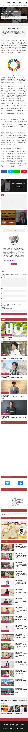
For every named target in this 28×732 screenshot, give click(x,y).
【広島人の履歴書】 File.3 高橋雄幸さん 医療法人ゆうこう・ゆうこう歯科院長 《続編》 (21, 654)
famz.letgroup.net (10, 260)
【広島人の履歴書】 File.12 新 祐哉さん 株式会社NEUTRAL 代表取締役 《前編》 (21, 663)
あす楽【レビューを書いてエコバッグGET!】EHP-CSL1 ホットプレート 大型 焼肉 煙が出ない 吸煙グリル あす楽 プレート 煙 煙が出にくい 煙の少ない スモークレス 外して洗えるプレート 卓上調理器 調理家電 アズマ (17, 500)
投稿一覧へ (14, 264)
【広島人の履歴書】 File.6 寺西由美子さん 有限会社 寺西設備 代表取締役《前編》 (20, 582)
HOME (3, 24)
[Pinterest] (24, 171)
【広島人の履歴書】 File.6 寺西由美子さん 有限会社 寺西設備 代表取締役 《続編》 (21, 627)
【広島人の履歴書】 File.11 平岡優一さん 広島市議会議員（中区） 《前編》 (21, 636)
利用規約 (22, 724)
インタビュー (8, 5)
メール (2, 293)
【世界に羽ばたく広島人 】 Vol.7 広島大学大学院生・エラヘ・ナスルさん (10, 338)
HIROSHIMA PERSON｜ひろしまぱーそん (17, 728)
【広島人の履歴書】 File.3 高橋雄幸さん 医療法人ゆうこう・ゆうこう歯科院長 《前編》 (21, 555)
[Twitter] (11, 171)
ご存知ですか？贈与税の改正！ (6, 714)
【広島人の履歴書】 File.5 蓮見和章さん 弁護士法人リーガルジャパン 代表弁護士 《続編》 (21, 645)
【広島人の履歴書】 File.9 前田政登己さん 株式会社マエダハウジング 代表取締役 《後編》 (14, 417)
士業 (3, 17)
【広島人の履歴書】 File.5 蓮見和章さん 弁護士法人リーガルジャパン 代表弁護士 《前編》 (21, 573)
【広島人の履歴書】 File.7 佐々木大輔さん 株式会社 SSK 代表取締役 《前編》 (21, 591)
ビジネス (20, 5)
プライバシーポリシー (14, 725)
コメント (3, 277)
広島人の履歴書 (15, 5)
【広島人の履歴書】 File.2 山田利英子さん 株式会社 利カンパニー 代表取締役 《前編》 (21, 546)
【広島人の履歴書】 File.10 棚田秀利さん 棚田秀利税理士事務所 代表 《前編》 (21, 618)
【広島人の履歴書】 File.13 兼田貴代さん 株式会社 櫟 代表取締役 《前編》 (12, 358)
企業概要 (17, 724)
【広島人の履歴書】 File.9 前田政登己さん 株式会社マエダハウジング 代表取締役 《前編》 (14, 397)
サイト (2, 298)
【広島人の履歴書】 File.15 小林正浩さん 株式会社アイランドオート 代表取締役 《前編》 (21, 690)
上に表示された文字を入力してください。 (8, 308)
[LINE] (17, 171)
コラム (24, 5)
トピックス (3, 5)
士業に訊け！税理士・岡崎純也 (14, 16)
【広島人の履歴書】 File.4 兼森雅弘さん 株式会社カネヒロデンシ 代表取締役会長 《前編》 (21, 564)
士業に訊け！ (14, 24)
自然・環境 (6, 17)
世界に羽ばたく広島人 (6, 335)
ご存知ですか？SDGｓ (19, 713)
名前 (2, 288)
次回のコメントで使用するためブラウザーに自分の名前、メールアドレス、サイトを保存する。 (13, 305)
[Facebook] (4, 171)
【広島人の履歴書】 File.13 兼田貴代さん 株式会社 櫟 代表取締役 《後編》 (12, 377)
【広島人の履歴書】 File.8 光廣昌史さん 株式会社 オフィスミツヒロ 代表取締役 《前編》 (21, 600)
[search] (25, 493)
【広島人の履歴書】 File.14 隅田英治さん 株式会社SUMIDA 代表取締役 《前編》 (21, 681)
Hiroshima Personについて (9, 724)
